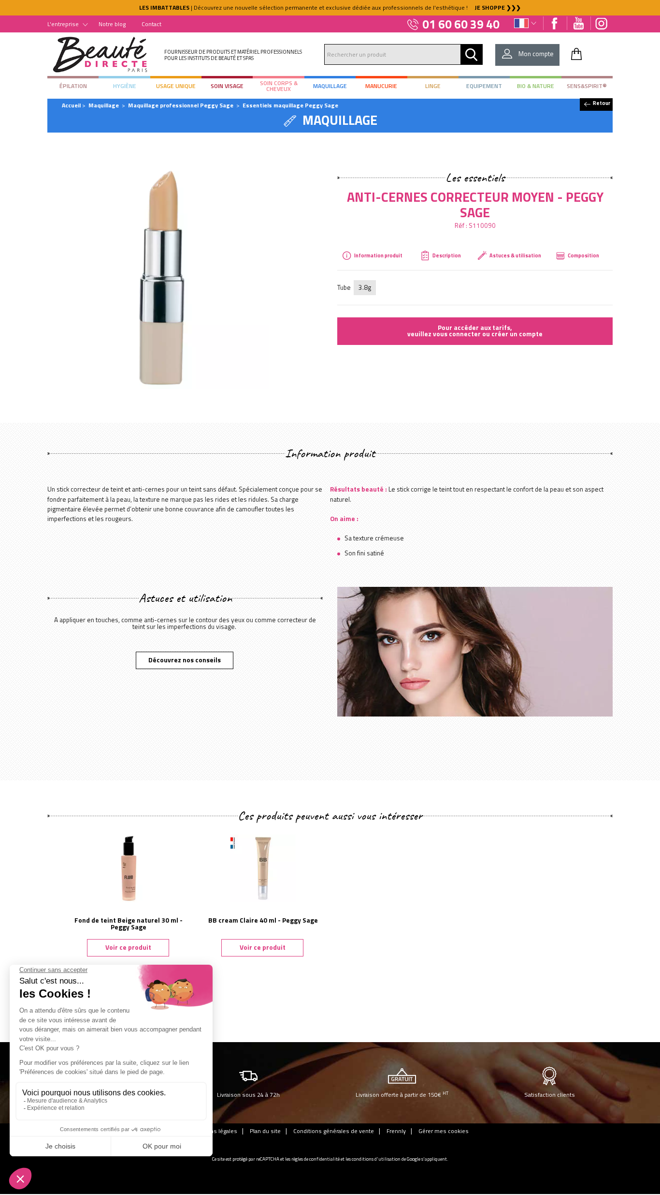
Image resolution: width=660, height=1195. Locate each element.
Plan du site (265, 1130)
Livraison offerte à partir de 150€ (402, 1094)
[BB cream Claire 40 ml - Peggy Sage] (263, 867)
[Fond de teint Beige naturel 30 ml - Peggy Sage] (128, 867)
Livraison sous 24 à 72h (248, 1094)
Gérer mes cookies (443, 1130)
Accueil (71, 105)
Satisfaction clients (549, 1094)
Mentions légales (214, 1130)
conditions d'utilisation (376, 1159)
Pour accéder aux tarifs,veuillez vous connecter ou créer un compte (475, 331)
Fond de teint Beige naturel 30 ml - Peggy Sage (128, 923)
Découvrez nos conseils (184, 660)
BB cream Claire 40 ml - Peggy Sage (263, 920)
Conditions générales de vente (333, 1130)
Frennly (396, 1130)
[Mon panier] (576, 53)
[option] (330, 7)
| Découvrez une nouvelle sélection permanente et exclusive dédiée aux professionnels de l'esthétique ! (330, 7)
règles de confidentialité (315, 1159)
